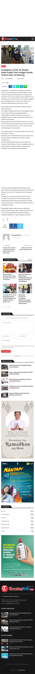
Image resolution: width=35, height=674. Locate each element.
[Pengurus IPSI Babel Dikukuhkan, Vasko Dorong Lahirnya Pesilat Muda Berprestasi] (4, 648)
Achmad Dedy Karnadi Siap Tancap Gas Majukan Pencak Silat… (20, 640)
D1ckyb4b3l (22, 670)
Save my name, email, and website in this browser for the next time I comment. (18, 347)
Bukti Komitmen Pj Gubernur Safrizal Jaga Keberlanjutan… (20, 380)
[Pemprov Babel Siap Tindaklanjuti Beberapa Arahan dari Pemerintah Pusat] (4, 395)
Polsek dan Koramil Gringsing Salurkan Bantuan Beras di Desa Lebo (9, 250)
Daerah (3, 66)
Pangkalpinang (5, 521)
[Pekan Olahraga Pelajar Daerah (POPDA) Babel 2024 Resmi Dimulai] (4, 374)
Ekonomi (3, 518)
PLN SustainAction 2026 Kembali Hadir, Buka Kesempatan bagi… (21, 654)
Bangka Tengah (5, 524)
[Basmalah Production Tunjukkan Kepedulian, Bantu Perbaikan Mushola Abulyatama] (25, 288)
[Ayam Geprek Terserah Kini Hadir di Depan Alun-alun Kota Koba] (10, 268)
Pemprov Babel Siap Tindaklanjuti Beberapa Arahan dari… (19, 394)
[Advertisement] (17, 18)
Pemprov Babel (5, 514)
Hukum (3, 531)
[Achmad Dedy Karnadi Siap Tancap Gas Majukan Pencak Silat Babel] (4, 641)
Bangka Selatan (5, 528)
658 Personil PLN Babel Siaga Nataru (25, 248)
